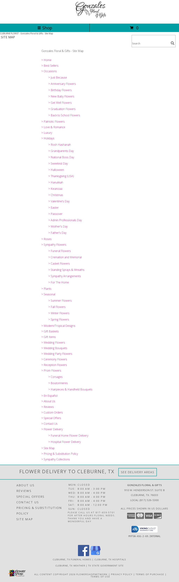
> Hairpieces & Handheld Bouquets (70, 389)
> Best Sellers (49, 65)
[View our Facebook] (83, 555)
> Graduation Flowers (62, 109)
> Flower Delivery (52, 429)
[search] (172, 43)
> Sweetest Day (58, 163)
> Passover (55, 214)
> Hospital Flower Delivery (64, 442)
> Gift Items (48, 337)
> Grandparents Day (61, 151)
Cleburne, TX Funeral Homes (72, 559)
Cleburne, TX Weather (70, 565)
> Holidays (47, 138)
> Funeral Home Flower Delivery (68, 435)
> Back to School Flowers (64, 115)
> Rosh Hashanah (59, 145)
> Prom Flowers (51, 370)
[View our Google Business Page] (95, 555)
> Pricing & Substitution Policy (59, 454)
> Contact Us (49, 424)
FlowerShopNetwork (92, 574)
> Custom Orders (52, 412)
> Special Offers (51, 418)
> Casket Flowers (59, 263)
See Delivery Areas (137, 472)
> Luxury (46, 133)
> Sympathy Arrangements (64, 276)
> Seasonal (48, 294)
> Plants (46, 289)
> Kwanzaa (55, 189)
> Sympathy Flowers (53, 245)
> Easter (53, 207)
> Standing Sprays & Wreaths (66, 270)
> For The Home (58, 282)
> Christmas (55, 195)
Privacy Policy (122, 574)
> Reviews (47, 407)
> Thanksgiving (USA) (61, 176)
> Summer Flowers (60, 300)
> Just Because (57, 77)
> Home (46, 60)
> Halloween (56, 170)
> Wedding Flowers (53, 342)
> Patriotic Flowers (53, 121)
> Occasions (49, 71)
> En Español (49, 396)
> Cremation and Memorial (65, 257)
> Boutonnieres (58, 383)
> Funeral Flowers (59, 251)
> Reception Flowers (54, 365)
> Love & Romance (53, 127)
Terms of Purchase (150, 574)
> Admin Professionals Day (65, 220)
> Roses (46, 239)
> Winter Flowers (58, 313)
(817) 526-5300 (149, 500)
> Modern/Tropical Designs (58, 326)
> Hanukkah (55, 182)
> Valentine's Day (59, 201)
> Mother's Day (58, 226)
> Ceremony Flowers (54, 359)
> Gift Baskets (50, 331)
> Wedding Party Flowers (56, 354)
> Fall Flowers (57, 307)
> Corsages (55, 377)
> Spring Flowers (58, 319)
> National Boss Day (61, 157)
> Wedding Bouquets (54, 348)
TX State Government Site (106, 565)
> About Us (48, 401)
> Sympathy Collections (55, 459)
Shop (47, 28)
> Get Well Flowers (60, 103)
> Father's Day (57, 233)
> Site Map (48, 448)
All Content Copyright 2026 (55, 574)
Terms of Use (100, 576)
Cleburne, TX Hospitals (110, 559)
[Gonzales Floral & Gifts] (89, 18)
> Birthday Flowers (60, 90)
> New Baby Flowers (61, 96)
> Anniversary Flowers (62, 84)
